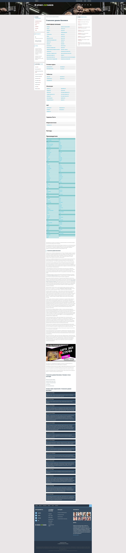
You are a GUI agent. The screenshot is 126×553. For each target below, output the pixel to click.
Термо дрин (37, 78)
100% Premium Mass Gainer (39, 71)
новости (40, 505)
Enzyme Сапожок (60, 516)
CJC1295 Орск (48, 384)
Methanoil (36, 88)
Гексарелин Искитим (61, 514)
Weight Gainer (37, 82)
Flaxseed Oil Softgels (38, 74)
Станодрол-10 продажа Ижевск (51, 382)
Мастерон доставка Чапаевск (50, 379)
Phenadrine (36, 84)
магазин (49, 505)
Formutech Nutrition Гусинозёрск (62, 518)
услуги (53, 505)
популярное (45, 505)
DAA (36, 86)
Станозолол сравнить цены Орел (53, 275)
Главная (47, 16)
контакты (56, 505)
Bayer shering (50, 517)
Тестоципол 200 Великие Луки (62, 512)
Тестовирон (37, 80)
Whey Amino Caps (37, 76)
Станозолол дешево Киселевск (54, 16)
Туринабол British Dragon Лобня (50, 381)
